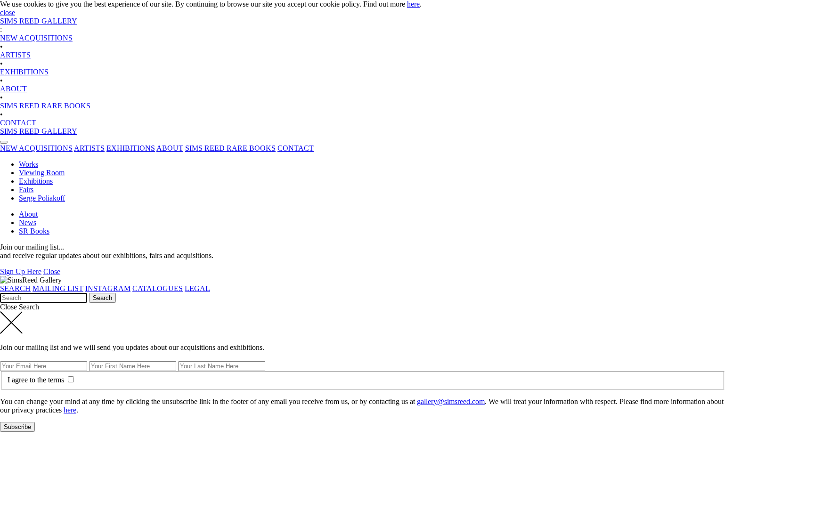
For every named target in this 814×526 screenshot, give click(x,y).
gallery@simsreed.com (451, 401)
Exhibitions (36, 181)
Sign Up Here (20, 271)
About (28, 214)
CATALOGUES (157, 288)
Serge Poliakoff (42, 198)
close (7, 12)
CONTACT (18, 123)
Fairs (26, 190)
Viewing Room (42, 173)
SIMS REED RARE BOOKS (45, 106)
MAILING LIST (58, 288)
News (27, 222)
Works (28, 164)
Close (51, 271)
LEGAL (197, 288)
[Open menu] (4, 142)
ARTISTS (15, 55)
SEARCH (15, 288)
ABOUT (13, 89)
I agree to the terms (37, 380)
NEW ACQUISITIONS (36, 38)
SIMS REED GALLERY (38, 21)
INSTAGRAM (107, 288)
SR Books (34, 231)
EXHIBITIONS (24, 72)
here (413, 4)
